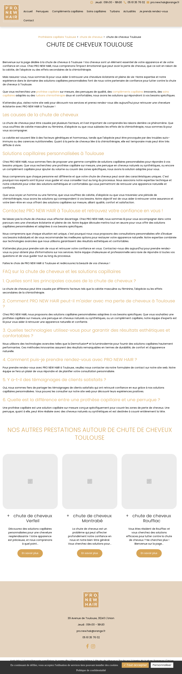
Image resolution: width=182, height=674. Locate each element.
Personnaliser (162, 665)
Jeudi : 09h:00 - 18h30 (108, 2)
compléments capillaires (128, 91)
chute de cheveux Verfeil (33, 518)
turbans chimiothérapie (50, 95)
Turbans (115, 11)
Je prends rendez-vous (153, 11)
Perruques (42, 11)
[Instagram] (93, 646)
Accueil (28, 11)
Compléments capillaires (67, 11)
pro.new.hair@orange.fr (164, 2)
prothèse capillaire (47, 91)
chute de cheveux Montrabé (92, 518)
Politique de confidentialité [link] (91, 670)
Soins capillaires (96, 11)
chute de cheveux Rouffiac (152, 518)
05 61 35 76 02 (91, 637)
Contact (28, 20)
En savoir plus (30, 553)
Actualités (129, 11)
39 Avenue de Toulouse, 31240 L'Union (91, 618)
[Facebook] (88, 646)
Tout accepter (136, 665)
